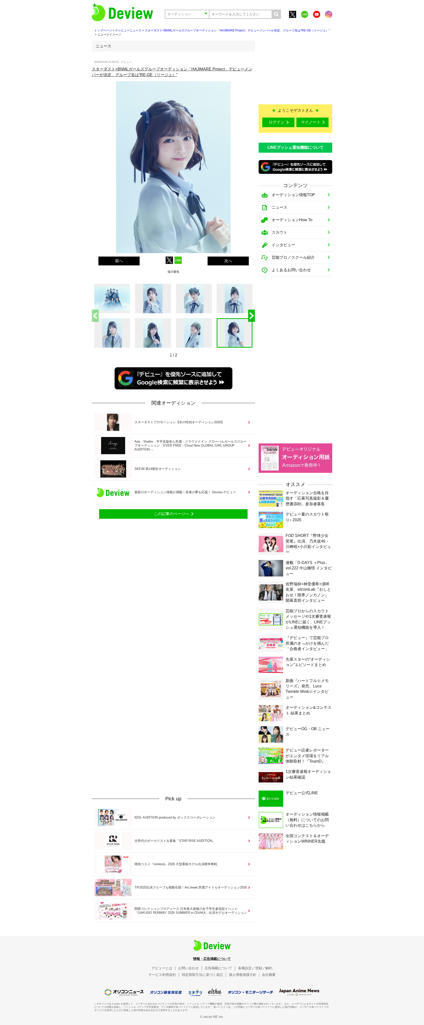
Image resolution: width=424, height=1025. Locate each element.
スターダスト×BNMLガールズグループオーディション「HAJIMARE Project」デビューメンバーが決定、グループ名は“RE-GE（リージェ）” (237, 30)
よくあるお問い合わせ (291, 270)
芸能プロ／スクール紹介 (293, 257)
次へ (228, 261)
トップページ (103, 30)
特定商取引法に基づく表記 (202, 975)
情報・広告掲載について (212, 959)
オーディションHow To (292, 220)
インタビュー (283, 245)
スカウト (279, 232)
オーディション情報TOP (293, 195)
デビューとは (162, 968)
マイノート (310, 122)
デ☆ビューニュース (128, 30)
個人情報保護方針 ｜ (245, 975)
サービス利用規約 (162, 975)
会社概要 (269, 975)
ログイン (276, 122)
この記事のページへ (171, 514)
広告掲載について (218, 968)
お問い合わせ (188, 968)
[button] (251, 316)
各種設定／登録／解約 (255, 968)
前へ (119, 261)
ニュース (279, 207)
